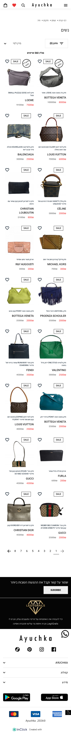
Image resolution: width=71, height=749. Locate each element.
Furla (62, 476)
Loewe (29, 100)
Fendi (30, 370)
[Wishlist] (14, 5)
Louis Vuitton (56, 154)
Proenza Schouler (53, 316)
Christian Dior (24, 530)
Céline (61, 209)
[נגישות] (68, 712)
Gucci (30, 479)
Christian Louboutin (26, 211)
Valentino (59, 370)
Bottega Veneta (55, 98)
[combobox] (13, 43)
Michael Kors (56, 264)
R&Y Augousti (25, 264)
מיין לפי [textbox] (17, 43)
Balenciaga (26, 154)
